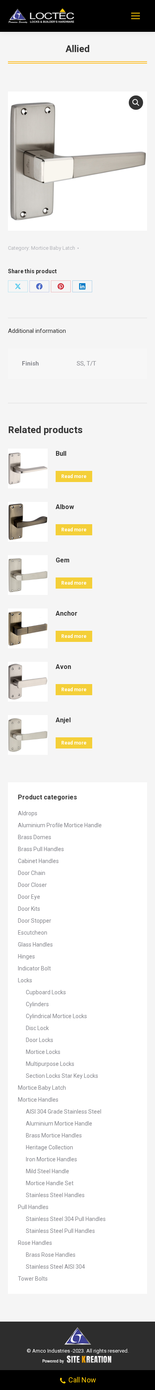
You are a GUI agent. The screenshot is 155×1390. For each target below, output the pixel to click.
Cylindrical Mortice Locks (56, 1016)
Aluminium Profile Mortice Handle (60, 825)
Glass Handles (35, 944)
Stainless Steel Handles (55, 1195)
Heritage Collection (49, 1147)
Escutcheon (32, 932)
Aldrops (27, 813)
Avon (63, 667)
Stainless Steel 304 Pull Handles (66, 1219)
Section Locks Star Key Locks (62, 1076)
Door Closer (32, 885)
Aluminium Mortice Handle (59, 1123)
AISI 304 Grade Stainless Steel (63, 1111)
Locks (25, 980)
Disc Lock (37, 1028)
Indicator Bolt (34, 968)
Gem (63, 560)
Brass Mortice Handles (54, 1135)
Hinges (26, 956)
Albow (65, 507)
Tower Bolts (33, 1278)
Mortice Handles (38, 1099)
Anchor (67, 613)
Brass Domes (34, 837)
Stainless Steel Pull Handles (60, 1231)
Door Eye (29, 897)
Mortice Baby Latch (53, 248)
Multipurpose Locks (50, 1064)
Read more (74, 476)
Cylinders (37, 1004)
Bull (61, 453)
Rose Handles (35, 1243)
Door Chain (31, 873)
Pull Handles (33, 1207)
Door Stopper (34, 921)
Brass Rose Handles (51, 1255)
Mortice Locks (43, 1052)
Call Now (82, 1380)
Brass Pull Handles (41, 849)
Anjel (63, 720)
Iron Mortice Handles (51, 1159)
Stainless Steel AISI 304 (55, 1267)
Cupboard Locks (46, 992)
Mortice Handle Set (50, 1183)
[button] (136, 102)
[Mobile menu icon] (135, 15)
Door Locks (39, 1040)
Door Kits (29, 909)
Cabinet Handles (38, 861)
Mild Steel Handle (47, 1171)
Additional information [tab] (37, 330)
